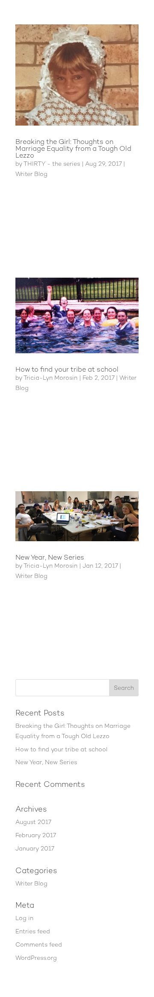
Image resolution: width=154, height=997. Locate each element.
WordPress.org (36, 958)
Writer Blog (31, 174)
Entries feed (32, 931)
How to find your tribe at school (66, 369)
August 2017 (33, 822)
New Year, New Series (49, 557)
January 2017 (34, 848)
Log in (24, 918)
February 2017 (35, 835)
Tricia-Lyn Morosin (50, 377)
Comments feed (38, 944)
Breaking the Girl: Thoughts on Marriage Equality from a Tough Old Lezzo (73, 148)
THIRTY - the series (52, 163)
